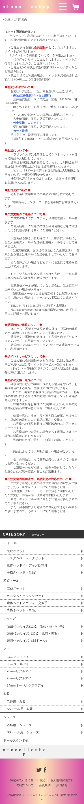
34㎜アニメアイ (18, 657)
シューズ (9, 717)
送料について (25, 785)
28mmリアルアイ (19, 671)
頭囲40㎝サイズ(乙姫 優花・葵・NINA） (36, 626)
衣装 (6, 693)
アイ (6, 649)
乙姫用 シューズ (19, 725)
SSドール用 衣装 (20, 709)
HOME (6, 19)
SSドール (10, 543)
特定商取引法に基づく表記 (27, 780)
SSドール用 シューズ (23, 732)
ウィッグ (9, 618)
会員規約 (45, 785)
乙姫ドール (11, 580)
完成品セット (16, 551)
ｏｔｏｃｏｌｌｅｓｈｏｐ (26, 6)
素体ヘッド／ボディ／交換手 (27, 603)
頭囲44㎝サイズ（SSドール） (28, 640)
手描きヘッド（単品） (22, 572)
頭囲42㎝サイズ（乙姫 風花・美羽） (33, 633)
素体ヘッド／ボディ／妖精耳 (27, 565)
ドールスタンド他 (15, 740)
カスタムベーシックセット (25, 558)
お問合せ (62, 785)
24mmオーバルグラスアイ (25, 685)
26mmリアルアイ (19, 678)
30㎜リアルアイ (18, 664)
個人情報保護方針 (62, 780)
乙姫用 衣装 (16, 701)
